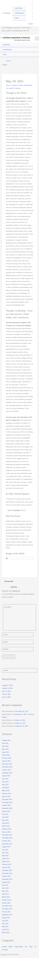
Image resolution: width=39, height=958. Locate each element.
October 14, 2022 (19, 720)
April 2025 (5, 787)
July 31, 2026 (6, 691)
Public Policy (28, 85)
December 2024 (7, 799)
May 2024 (5, 820)
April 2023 (5, 858)
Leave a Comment (11, 85)
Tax (26, 946)
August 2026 (6, 740)
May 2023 (5, 855)
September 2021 (7, 914)
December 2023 (7, 835)
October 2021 (6, 912)
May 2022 (5, 891)
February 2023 (6, 864)
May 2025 (5, 784)
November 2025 (7, 767)
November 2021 (7, 909)
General (4, 946)
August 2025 (6, 776)
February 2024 (6, 829)
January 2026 (6, 761)
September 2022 (7, 879)
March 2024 (6, 826)
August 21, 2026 (7, 685)
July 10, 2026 (6, 697)
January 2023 (6, 867)
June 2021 (5, 923)
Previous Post (9, 581)
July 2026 (5, 743)
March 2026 (6, 755)
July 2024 (5, 814)
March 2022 (6, 897)
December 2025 (7, 764)
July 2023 (5, 850)
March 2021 (6, 932)
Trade (30, 946)
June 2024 (5, 817)
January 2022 (6, 903)
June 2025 (5, 782)
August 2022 (6, 882)
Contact (30, 24)
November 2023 (7, 838)
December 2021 (7, 906)
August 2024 (6, 811)
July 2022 (5, 885)
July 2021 (5, 920)
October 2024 (6, 805)
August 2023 (6, 847)
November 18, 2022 (21, 711)
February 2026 (6, 758)
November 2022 (7, 873)
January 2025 (6, 796)
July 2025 (5, 779)
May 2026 (5, 749)
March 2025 (6, 790)
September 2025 (7, 773)
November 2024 (7, 802)
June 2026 (5, 746)
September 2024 (7, 808)
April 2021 (5, 929)
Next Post (14, 587)
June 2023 (5, 852)
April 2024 (5, 823)
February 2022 (6, 900)
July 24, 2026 (6, 694)
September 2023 (7, 844)
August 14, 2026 (7, 688)
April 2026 (5, 752)
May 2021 (5, 926)
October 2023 (6, 841)
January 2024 (6, 832)
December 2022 (7, 870)
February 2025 (6, 793)
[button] (32, 10)
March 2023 (6, 861)
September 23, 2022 (21, 726)
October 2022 (6, 876)
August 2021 (6, 917)
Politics (21, 85)
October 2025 (6, 770)
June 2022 (5, 888)
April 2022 (5, 894)
